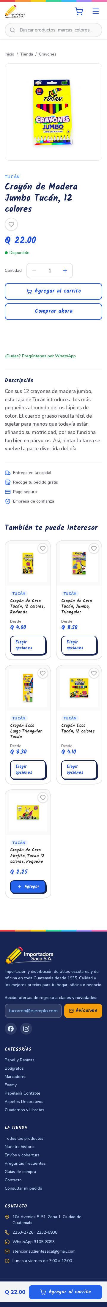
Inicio (9, 54)
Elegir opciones (23, 645)
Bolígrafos (14, 1068)
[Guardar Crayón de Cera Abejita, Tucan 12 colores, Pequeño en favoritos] (42, 797)
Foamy (11, 1085)
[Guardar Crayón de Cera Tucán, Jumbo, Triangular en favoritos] (94, 548)
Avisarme (86, 1011)
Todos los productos (24, 1138)
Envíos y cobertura (22, 1155)
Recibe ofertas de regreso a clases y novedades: (51, 997)
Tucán (12, 177)
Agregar (31, 886)
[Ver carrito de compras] (79, 11)
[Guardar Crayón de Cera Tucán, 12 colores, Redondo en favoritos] (42, 548)
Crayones (47, 54)
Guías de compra (20, 1172)
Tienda (26, 54)
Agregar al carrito (57, 291)
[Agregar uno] (65, 270)
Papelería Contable (22, 1093)
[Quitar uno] (34, 270)
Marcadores (15, 1076)
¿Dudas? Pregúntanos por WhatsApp (40, 356)
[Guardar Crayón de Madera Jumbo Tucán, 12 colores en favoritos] (11, 224)
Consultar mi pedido (23, 1188)
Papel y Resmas (19, 1060)
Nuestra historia (19, 1147)
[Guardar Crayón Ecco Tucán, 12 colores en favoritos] (94, 673)
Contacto (13, 1180)
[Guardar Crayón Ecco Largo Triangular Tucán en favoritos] (42, 673)
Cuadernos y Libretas (24, 1110)
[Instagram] (26, 1029)
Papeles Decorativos (24, 1101)
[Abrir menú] (95, 11)
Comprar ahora (54, 311)
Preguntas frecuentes (25, 1163)
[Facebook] (11, 1029)
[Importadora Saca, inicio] (15, 11)
